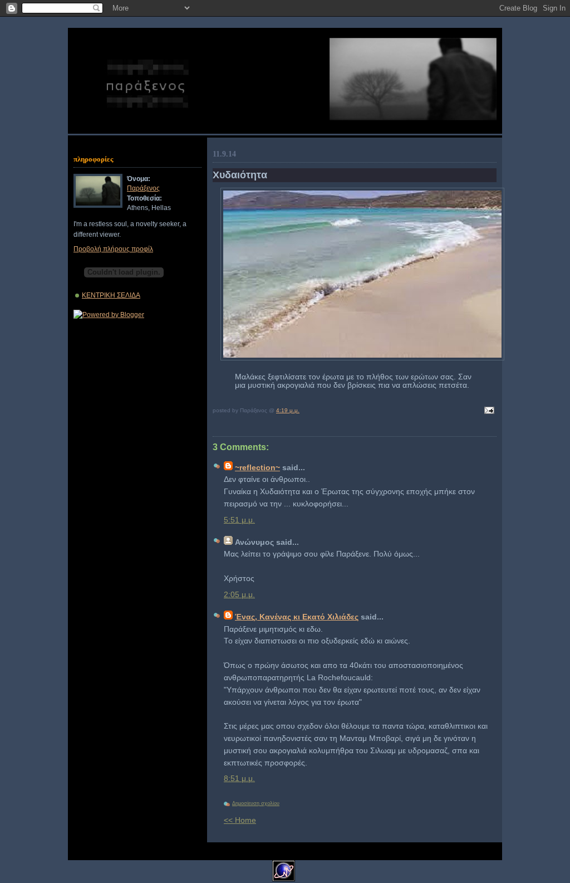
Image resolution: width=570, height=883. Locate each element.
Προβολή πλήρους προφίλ (113, 248)
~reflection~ (257, 468)
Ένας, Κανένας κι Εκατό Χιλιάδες (296, 617)
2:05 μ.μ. (239, 595)
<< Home (240, 820)
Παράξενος (143, 188)
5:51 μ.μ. (239, 520)
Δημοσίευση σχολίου (255, 803)
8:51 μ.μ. (239, 778)
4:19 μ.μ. (287, 410)
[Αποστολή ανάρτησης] (487, 411)
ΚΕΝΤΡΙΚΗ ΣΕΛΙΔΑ (111, 295)
